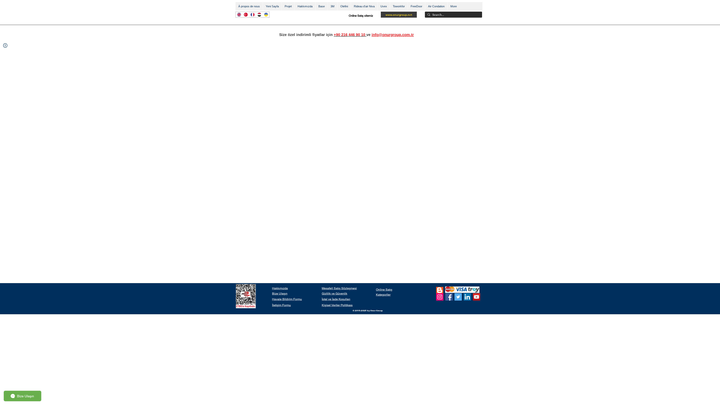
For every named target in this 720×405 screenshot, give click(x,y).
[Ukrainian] (265, 14)
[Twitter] (458, 297)
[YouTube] (476, 297)
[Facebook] (449, 297)
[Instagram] (439, 297)
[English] (239, 14)
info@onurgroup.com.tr (393, 35)
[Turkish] (245, 14)
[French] (252, 14)
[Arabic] (259, 14)
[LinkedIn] (467, 297)
